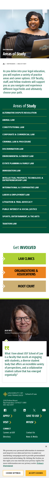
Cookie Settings (13, 473)
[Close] (46, 446)
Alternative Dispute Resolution (19, 112)
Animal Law (8, 120)
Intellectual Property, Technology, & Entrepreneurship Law (22, 179)
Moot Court (26, 286)
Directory (7, 436)
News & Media (32, 436)
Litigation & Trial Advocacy (17, 202)
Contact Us (30, 432)
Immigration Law (11, 170)
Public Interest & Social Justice (19, 209)
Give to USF (32, 416)
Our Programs (11, 64)
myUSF (30, 422)
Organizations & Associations (26, 272)
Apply (6, 416)
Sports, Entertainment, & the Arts (20, 216)
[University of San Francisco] (13, 395)
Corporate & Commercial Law (18, 134)
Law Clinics (26, 259)
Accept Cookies (36, 473)
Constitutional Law (13, 127)
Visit (6, 422)
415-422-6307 (8, 405)
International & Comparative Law (20, 187)
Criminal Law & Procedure (16, 141)
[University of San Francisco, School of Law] (34, 395)
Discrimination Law (12, 149)
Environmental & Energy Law (17, 156)
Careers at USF (9, 432)
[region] (24, 460)
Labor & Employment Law (15, 194)
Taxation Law (9, 223)
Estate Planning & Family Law (18, 163)
